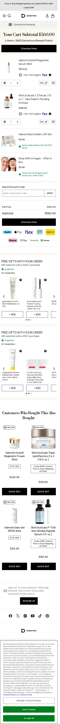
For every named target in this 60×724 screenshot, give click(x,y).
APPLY (50, 193)
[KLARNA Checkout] (13, 240)
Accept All (29, 718)
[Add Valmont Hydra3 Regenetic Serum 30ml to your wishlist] (53, 83)
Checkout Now (29, 48)
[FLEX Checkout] (29, 232)
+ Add (12, 314)
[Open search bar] (9, 16)
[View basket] (52, 16)
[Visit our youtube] (32, 616)
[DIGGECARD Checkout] (39, 232)
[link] (47, 16)
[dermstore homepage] (28, 16)
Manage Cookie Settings (29, 700)
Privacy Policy (9, 694)
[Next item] (54, 296)
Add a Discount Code (13, 186)
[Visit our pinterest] (47, 616)
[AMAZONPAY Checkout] (50, 232)
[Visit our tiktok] (40, 616)
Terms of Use (26, 694)
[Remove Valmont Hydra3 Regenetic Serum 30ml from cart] (4, 83)
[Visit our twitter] (18, 616)
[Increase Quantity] (17, 83)
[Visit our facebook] (10, 616)
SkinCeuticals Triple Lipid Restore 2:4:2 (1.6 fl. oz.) (43, 456)
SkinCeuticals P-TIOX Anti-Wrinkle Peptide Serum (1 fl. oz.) (43, 531)
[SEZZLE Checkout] (34, 240)
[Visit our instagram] (25, 616)
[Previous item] (3, 296)
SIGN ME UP (29, 600)
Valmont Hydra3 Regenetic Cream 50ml (14, 456)
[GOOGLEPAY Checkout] (23, 240)
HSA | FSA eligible (32, 74)
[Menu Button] (3, 16)
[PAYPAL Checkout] (7, 232)
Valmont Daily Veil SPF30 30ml (14, 529)
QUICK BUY (14, 491)
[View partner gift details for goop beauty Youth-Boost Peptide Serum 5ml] (20, 280)
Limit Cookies (29, 709)
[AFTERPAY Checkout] (45, 240)
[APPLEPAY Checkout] (18, 232)
